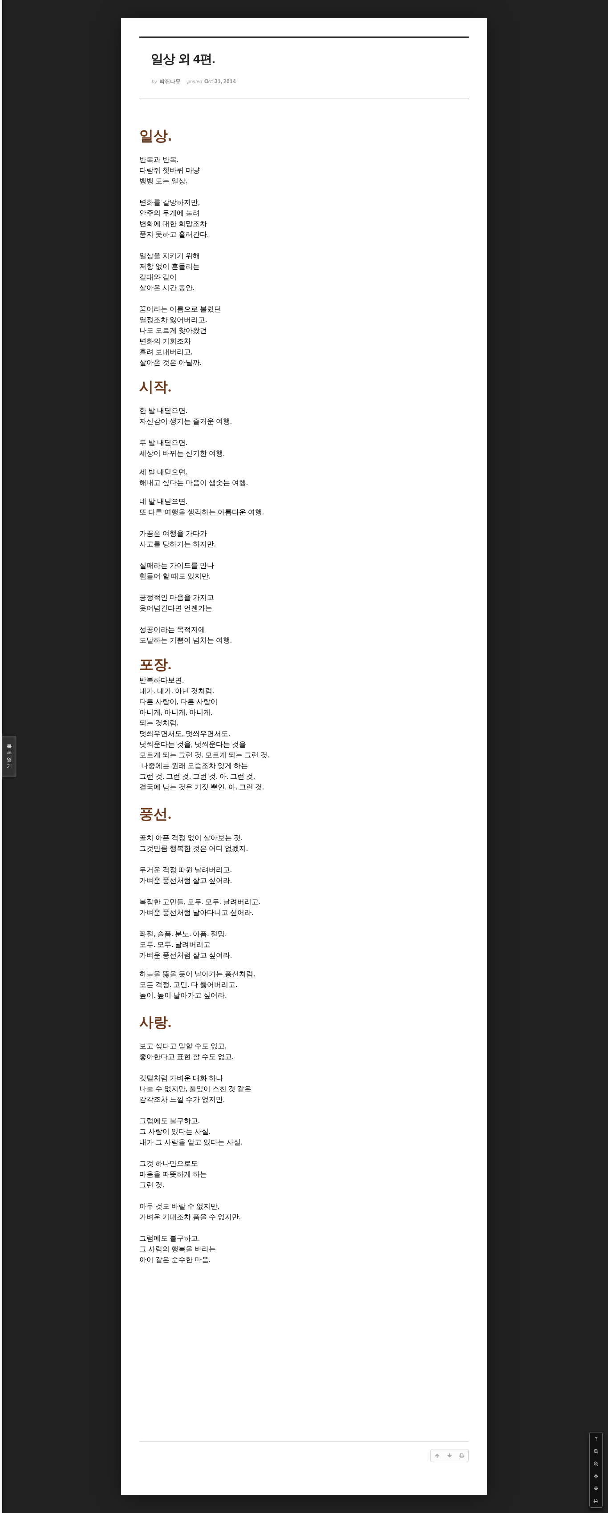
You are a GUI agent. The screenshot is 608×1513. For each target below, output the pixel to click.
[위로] (596, 1476)
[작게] (596, 1463)
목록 (9, 756)
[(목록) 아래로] (596, 1488)
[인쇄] (596, 1501)
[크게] (596, 1451)
